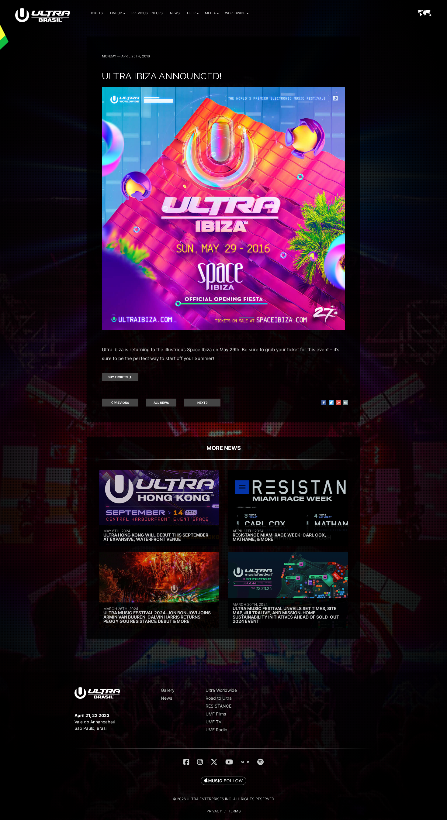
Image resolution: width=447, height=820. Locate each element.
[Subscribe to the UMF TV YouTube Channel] (229, 762)
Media (210, 13)
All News (161, 402)
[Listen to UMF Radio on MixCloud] (245, 762)
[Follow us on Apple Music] (223, 781)
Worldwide (235, 13)
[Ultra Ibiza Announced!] (223, 328)
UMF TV (213, 721)
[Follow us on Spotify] (260, 762)
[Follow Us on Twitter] (214, 762)
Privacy (214, 811)
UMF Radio (216, 729)
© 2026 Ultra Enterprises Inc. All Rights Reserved (223, 799)
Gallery (168, 690)
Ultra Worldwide (221, 690)
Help (191, 13)
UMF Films (216, 713)
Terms (234, 811)
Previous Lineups (147, 13)
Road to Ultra (219, 698)
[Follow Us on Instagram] (200, 762)
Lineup (116, 13)
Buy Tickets (118, 377)
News (175, 13)
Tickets (96, 13)
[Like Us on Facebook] (186, 762)
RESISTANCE (218, 705)
